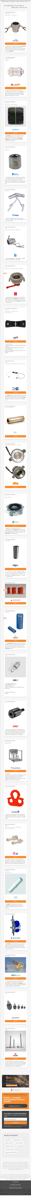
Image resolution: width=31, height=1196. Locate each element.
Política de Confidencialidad (16, 1125)
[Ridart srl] (15, 293)
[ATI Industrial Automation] (15, 337)
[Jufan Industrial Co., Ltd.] (15, 1017)
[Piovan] (15, 767)
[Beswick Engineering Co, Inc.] (15, 173)
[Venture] (15, 975)
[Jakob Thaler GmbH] (15, 214)
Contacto (15, 43)
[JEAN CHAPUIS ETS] (15, 897)
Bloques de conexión (9, 1146)
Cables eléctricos (19, 1143)
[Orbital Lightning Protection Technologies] (15, 432)
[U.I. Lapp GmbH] (15, 84)
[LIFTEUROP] (15, 811)
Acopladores (8, 1139)
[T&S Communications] (15, 388)
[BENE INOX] (15, 255)
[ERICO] (15, 636)
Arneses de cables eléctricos (11, 1152)
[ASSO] (15, 565)
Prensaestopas (20, 1146)
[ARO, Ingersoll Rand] (15, 726)
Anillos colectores (9, 1143)
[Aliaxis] (15, 129)
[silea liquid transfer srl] (15, 483)
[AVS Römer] (15, 853)
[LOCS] (15, 521)
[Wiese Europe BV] (15, 938)
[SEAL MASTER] (15, 600)
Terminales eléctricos (9, 1149)
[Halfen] (15, 1054)
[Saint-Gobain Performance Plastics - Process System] (15, 39)
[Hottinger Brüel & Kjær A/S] (15, 680)
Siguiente (17, 1090)
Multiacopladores (17, 1139)
